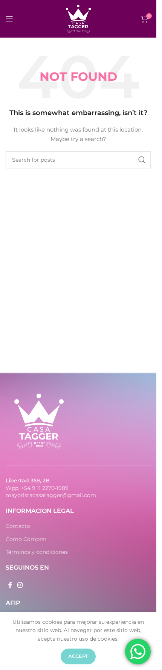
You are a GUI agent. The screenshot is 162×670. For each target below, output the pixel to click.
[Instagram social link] (20, 585)
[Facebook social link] (10, 585)
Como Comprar (26, 539)
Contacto (18, 526)
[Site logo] (78, 18)
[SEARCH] (142, 159)
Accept (78, 656)
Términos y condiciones (37, 552)
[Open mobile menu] (9, 18)
